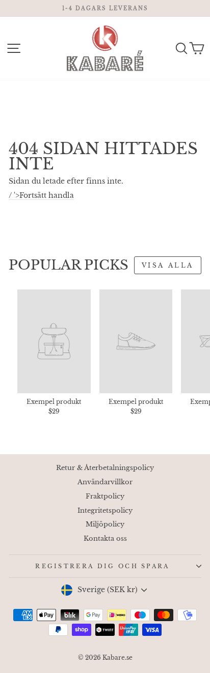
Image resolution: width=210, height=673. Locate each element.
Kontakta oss (105, 538)
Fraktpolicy (105, 496)
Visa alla (168, 265)
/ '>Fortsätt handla (41, 195)
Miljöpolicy (105, 524)
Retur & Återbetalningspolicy (105, 468)
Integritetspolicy (105, 510)
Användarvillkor (105, 482)
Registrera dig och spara (102, 566)
